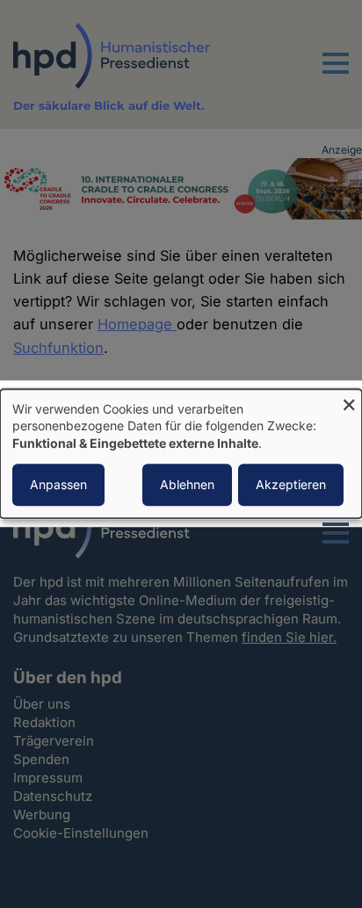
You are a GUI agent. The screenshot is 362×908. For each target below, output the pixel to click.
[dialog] (181, 453)
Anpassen (58, 485)
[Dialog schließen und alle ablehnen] (349, 400)
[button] (335, 73)
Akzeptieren (291, 485)
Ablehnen (187, 485)
